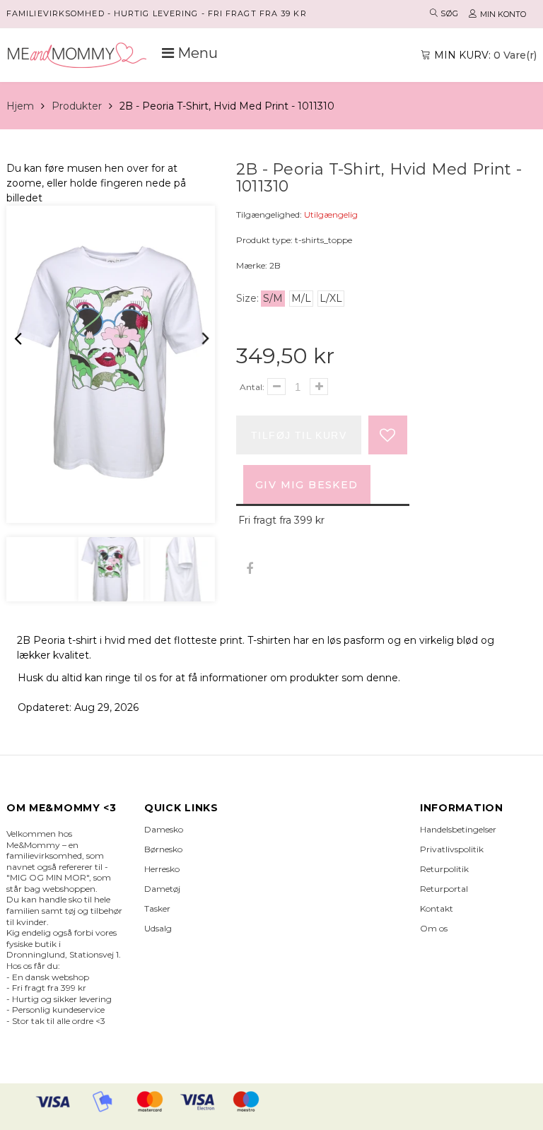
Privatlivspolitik (452, 849)
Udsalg (158, 928)
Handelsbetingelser (458, 829)
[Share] (249, 569)
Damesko (163, 829)
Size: (247, 298)
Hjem (20, 106)
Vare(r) (485, 55)
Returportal (444, 888)
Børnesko (163, 849)
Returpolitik (444, 869)
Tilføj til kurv (298, 435)
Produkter (77, 106)
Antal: (252, 387)
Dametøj (162, 888)
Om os (434, 928)
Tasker (157, 908)
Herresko (162, 869)
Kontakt (436, 908)
